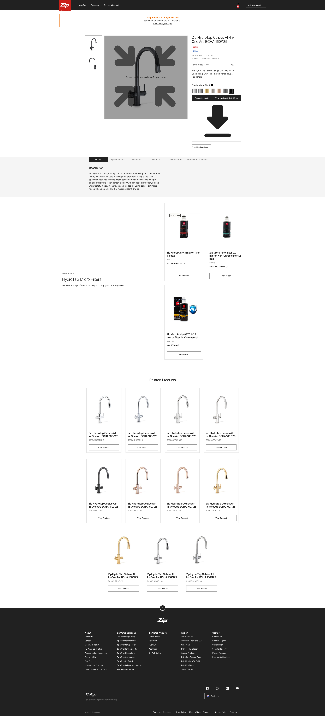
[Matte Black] (231, 91)
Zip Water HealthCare (126, 653)
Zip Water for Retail (125, 661)
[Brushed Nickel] (213, 91)
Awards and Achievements (96, 653)
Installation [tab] (137, 159)
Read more (197, 77)
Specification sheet (200, 147)
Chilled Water (154, 636)
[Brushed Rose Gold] (219, 91)
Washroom (153, 649)
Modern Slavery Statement (200, 712)
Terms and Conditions (162, 712)
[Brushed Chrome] (201, 91)
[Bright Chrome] (194, 91)
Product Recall (186, 669)
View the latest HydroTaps (226, 98)
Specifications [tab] (118, 159)
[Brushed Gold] (207, 91)
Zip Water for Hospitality (127, 649)
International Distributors (95, 665)
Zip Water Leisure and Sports (129, 665)
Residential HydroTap (125, 669)
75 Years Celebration (93, 649)
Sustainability (90, 657)
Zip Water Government (126, 657)
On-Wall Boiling (155, 653)
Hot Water (153, 641)
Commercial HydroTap (126, 636)
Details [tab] (98, 159)
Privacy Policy (180, 712)
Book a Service (186, 636)
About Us (89, 636)
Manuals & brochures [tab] (197, 159)
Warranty (233, 712)
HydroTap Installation (189, 649)
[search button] (212, 85)
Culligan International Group (96, 669)
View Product (104, 447)
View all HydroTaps (162, 23)
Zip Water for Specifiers (126, 645)
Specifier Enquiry (219, 649)
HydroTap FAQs (186, 665)
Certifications (90, 661)
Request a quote (202, 98)
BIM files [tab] (156, 159)
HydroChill (153, 645)
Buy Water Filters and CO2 (191, 641)
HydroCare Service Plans (190, 657)
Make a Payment (219, 653)
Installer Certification (220, 657)
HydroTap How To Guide (190, 661)
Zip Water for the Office (126, 641)
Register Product (187, 653)
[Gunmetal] (225, 91)
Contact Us (185, 645)
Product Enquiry (219, 641)
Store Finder (217, 645)
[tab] (93, 44)
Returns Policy (221, 712)
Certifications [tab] (175, 159)
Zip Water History (92, 645)
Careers (88, 641)
